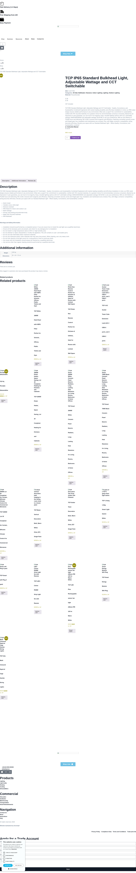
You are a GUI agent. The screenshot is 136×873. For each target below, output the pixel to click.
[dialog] (13, 855)
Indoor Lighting (97, 93)
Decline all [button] (18, 865)
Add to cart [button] (37, 364)
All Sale (75, 93)
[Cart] (2, 44)
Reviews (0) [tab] (31, 180)
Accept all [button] (8, 865)
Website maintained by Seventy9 (9, 825)
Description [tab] (5, 180)
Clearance (89, 93)
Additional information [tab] (19, 180)
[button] (0, 51)
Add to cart (76, 137)
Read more (104, 349)
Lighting (105, 93)
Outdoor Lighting (114, 93)
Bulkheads (81, 93)
